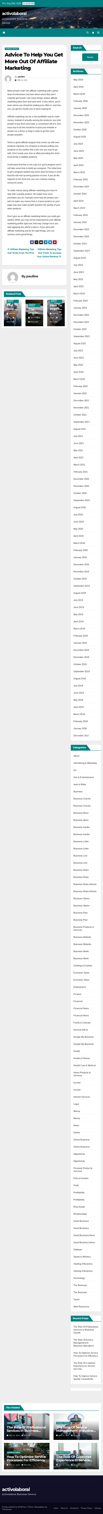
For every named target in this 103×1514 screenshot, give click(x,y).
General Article (11, 49)
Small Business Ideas (84, 1235)
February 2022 (80, 386)
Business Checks (82, 799)
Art (74, 770)
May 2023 (78, 279)
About (76, 756)
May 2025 (78, 158)
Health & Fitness (81, 1058)
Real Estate (79, 1207)
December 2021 (81, 400)
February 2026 (80, 101)
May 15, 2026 (64, 1465)
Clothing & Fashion (82, 965)
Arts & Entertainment (83, 777)
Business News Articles (84, 884)
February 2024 (80, 215)
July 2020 (78, 514)
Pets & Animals (80, 1178)
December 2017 (81, 735)
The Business (80, 1285)
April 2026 (78, 87)
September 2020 (81, 500)
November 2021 (81, 408)
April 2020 (78, 536)
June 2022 (78, 358)
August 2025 (79, 137)
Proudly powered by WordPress (14, 1507)
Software (77, 1249)
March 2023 (79, 293)
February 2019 (80, 636)
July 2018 (78, 686)
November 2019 (81, 571)
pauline (21, 76)
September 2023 (81, 251)
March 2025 (79, 172)
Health (76, 1051)
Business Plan (80, 913)
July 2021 (78, 436)
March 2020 (79, 543)
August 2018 (79, 678)
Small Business (81, 1221)
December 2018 (81, 650)
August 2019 (79, 593)
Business (78, 791)
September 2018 (81, 671)
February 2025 (80, 179)
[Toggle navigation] (98, 32)
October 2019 (80, 579)
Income (77, 1083)
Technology (79, 1278)
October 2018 (80, 664)
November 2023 (81, 236)
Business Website (82, 937)
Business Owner (81, 898)
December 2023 (81, 229)
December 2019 (81, 564)
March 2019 (79, 629)
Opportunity (79, 1154)
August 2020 (79, 507)
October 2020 (80, 493)
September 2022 (81, 336)
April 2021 (78, 457)
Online (76, 1132)
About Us (64, 1508)
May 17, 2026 (14, 1465)
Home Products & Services (82, 1074)
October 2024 (80, 194)
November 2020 (81, 486)
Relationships (80, 1214)
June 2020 (78, 522)
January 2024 (80, 222)
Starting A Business (83, 1264)
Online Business (81, 1140)
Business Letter (81, 841)
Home (56, 1508)
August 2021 (79, 429)
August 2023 (79, 258)
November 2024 (81, 187)
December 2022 (81, 315)
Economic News (81, 973)
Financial (78, 1001)
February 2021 (80, 472)
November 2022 (81, 322)
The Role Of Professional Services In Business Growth (85, 1330)
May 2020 (78, 529)
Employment (79, 987)
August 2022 (79, 343)
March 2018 (79, 714)
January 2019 (80, 643)
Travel (76, 1299)
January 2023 (80, 308)
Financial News (81, 1008)
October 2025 (80, 129)
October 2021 (80, 415)
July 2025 (78, 144)
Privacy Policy (86, 1508)
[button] (88, 32)
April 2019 (78, 621)
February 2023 (80, 301)
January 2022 (80, 393)
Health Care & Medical (84, 1065)
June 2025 (78, 151)
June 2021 (78, 443)
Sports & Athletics (82, 1257)
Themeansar (7, 1509)
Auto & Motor (79, 784)
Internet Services (81, 1097)
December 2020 (81, 479)
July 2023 (78, 265)
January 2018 (80, 728)
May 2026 (78, 80)
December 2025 (81, 115)
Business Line (80, 856)
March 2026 (79, 94)
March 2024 (79, 208)
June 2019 (78, 607)
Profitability (78, 1192)
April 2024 (78, 201)
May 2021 (78, 450)
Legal (76, 1104)
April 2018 (78, 707)
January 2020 (80, 557)
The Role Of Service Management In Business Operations (83, 1343)
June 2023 (78, 272)
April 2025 (78, 165)
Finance (77, 994)
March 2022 (79, 379)
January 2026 (80, 108)
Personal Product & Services (83, 1169)
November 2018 (81, 657)
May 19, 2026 (64, 1435)
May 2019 (78, 614)
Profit (76, 1185)
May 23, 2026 (14, 1435)
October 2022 (80, 329)
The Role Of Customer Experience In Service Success (84, 1366)
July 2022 (78, 350)
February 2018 (80, 721)
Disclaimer (74, 1508)
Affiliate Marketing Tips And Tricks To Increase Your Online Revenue (49, 253)
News (76, 1125)
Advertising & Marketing (85, 763)
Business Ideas (81, 813)
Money (76, 1111)
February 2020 (80, 550)
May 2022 (78, 365)
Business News (81, 870)
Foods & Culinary (82, 1023)
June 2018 (78, 693)
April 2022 (78, 372)
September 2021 (81, 422)
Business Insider (81, 827)
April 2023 (78, 286)
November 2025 (81, 122)
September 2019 (81, 586)
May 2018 (78, 700)
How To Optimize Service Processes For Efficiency (26, 1458)
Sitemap (98, 1508)
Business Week (81, 951)
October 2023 (80, 244)
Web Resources (81, 1306)
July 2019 (78, 600)
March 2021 (79, 465)
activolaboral (14, 13)
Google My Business (83, 1037)
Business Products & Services (83, 928)
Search (77, 47)
